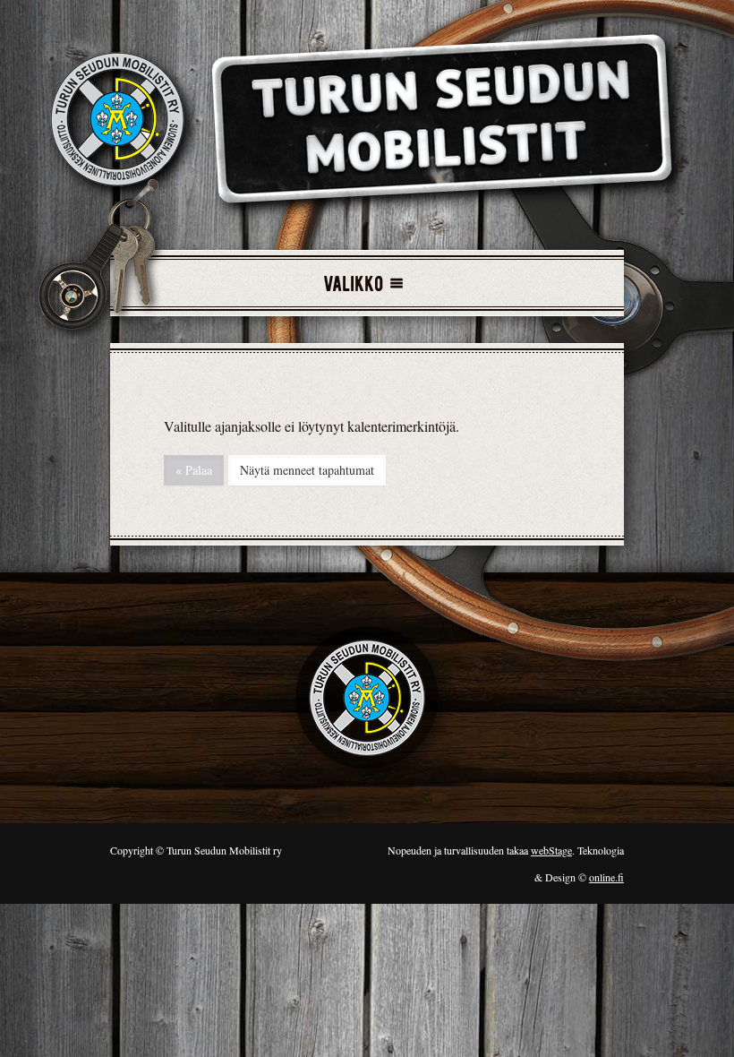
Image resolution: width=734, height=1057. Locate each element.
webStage (551, 850)
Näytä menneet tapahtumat (307, 469)
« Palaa (193, 469)
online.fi (606, 877)
